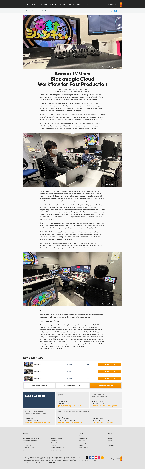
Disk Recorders (27, 445)
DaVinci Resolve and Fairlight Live (31, 438)
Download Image (108, 67)
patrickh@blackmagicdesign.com (37, 422)
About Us (110, 438)
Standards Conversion (57, 435)
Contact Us (82, 440)
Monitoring (54, 440)
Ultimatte (25, 443)
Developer (53, 4)
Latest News (26, 11)
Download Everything (105, 385)
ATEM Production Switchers (30, 440)
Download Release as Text (72, 385)
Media (71, 4)
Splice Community (84, 447)
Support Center (83, 438)
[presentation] (26, 42)
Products (26, 4)
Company (63, 4)
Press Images (46, 11)
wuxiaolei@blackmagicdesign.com (104, 405)
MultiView (53, 445)
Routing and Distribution (57, 447)
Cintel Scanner (27, 450)
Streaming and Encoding (57, 450)
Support (44, 4)
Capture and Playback (28, 447)
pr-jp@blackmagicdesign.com (69, 405)
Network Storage (55, 443)
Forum (86, 4)
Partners (110, 440)
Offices (109, 435)
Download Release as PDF (40, 385)
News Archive (36, 11)
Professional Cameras (28, 435)
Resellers (35, 4)
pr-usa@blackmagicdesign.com (70, 422)
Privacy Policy (111, 445)
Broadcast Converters (56, 438)
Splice (79, 4)
